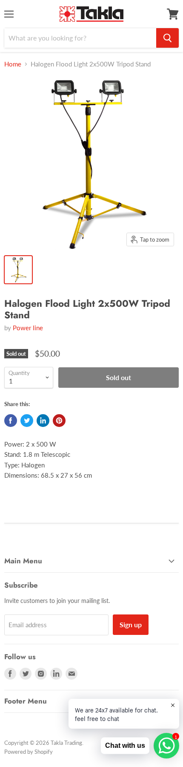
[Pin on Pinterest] (59, 420)
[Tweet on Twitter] (26, 420)
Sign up (131, 624)
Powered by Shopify (28, 751)
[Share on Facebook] (10, 420)
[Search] (167, 38)
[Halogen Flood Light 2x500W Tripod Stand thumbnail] (18, 269)
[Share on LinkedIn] (43, 420)
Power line (28, 328)
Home (12, 64)
